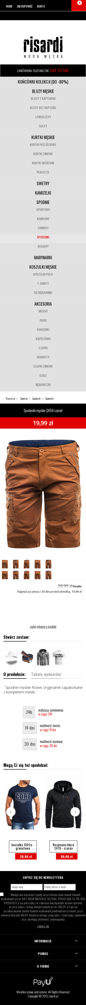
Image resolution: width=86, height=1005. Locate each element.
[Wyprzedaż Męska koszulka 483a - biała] (59, 657)
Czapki (43, 347)
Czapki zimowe (43, 366)
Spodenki (43, 236)
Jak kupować (25, 6)
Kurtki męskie (43, 137)
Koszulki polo (43, 274)
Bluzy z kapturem (43, 98)
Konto (41, 6)
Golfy (43, 125)
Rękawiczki (43, 384)
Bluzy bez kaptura (43, 107)
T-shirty (43, 283)
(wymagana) (43, 906)
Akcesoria (43, 304)
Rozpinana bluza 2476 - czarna (63, 846)
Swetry (43, 183)
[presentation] (10, 811)
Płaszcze (43, 172)
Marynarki (43, 257)
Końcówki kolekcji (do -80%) (43, 82)
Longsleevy (43, 116)
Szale (43, 375)
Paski (43, 320)
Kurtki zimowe (43, 153)
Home (9, 6)
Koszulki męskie (43, 267)
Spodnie (43, 202)
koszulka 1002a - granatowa (22, 846)
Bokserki (43, 329)
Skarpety (43, 357)
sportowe (43, 209)
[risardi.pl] (43, 47)
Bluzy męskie (43, 91)
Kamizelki (43, 193)
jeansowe (43, 218)
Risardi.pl (10, 398)
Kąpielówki (43, 338)
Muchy (43, 311)
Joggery (43, 246)
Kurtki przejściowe (43, 144)
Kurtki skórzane (43, 162)
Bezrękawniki (43, 292)
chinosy (43, 227)
